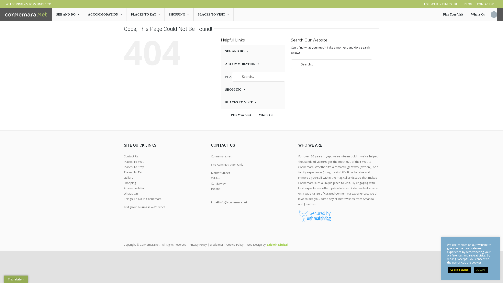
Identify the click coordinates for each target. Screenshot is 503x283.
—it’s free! (144, 207)
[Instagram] (215, 210)
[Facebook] (212, 210)
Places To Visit (134, 162)
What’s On (131, 193)
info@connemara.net (233, 202)
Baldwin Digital (277, 244)
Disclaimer (216, 244)
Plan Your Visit (453, 14)
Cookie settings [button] (459, 269)
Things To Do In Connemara (143, 199)
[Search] (494, 14)
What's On (478, 14)
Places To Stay (134, 167)
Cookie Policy (234, 244)
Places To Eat (143, 14)
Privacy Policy (198, 244)
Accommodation (103, 14)
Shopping (177, 14)
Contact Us (131, 156)
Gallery (128, 177)
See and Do (65, 14)
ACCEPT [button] (480, 269)
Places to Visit (211, 14)
